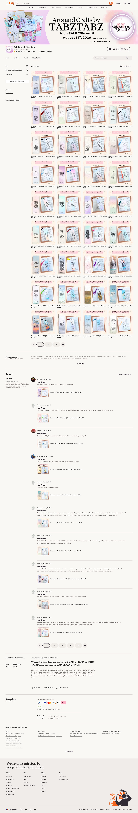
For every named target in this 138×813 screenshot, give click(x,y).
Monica (39, 405)
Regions (129, 809)
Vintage (80, 7)
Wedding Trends (92, 7)
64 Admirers (9, 93)
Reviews (16, 58)
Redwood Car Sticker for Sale (14, 748)
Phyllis (39, 379)
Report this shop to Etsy (13, 100)
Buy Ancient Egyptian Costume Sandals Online (83, 733)
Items (7, 58)
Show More (69, 751)
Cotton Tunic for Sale (76, 736)
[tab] (17, 66)
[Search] (111, 3)
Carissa (39, 430)
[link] (33, 344)
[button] (112, 49)
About (26, 58)
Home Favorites (56, 7)
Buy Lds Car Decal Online (13, 740)
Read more (80, 364)
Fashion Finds (69, 7)
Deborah (39, 508)
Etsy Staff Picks (42, 7)
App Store (12, 801)
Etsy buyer (40, 456)
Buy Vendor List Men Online (14, 743)
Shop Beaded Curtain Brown (110, 733)
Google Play (26, 801)
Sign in (118, 3)
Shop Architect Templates (13, 736)
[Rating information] (15, 51)
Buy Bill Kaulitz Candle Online (46, 733)
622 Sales (8, 89)
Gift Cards (104, 7)
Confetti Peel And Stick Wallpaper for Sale (50, 736)
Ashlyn (39, 482)
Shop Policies (36, 58)
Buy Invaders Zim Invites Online (15, 733)
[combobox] (62, 3)
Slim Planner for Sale (12, 745)
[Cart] (129, 3)
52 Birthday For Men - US (13, 738)
